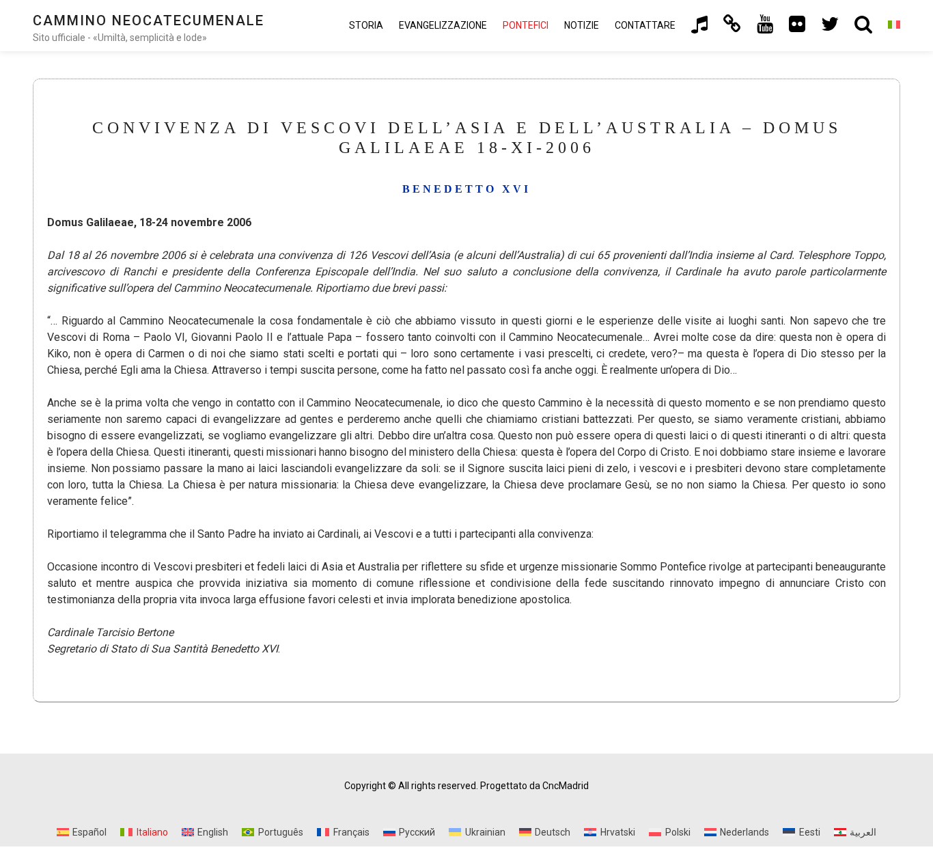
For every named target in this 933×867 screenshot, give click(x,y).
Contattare (645, 25)
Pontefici (525, 25)
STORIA (366, 25)
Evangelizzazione (443, 25)
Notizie (581, 25)
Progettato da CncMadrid (534, 785)
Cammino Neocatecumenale (148, 20)
